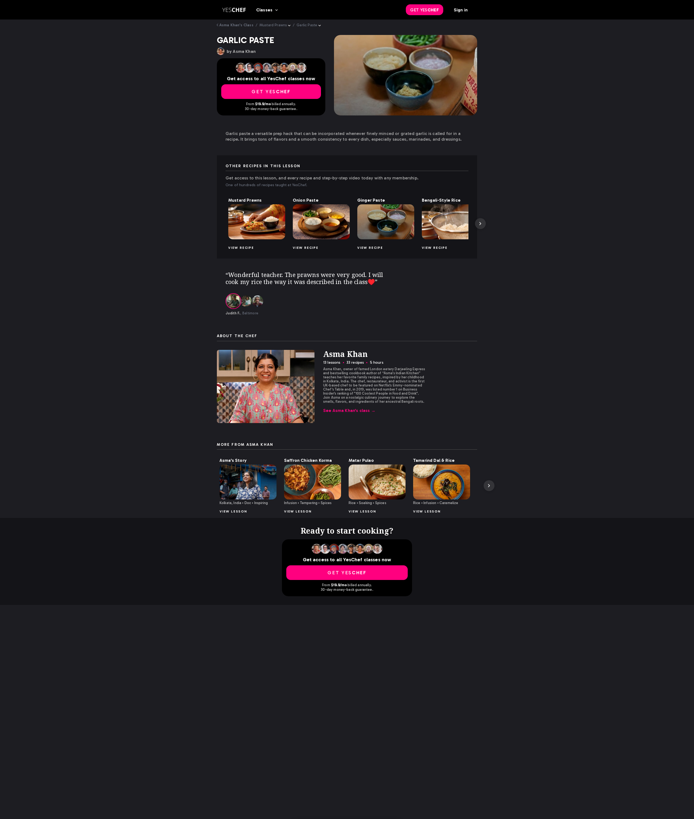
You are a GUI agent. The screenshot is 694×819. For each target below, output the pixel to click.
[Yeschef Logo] (234, 10)
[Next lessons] (480, 223)
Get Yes (424, 9)
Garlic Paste (307, 25)
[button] (256, 221)
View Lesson (233, 511)
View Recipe (241, 248)
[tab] (233, 301)
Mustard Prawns (273, 25)
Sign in (461, 9)
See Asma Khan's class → (349, 410)
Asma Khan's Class (236, 25)
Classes (264, 9)
